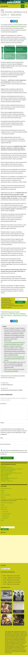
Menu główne (26, 6)
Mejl (1, 438)
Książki (2, 504)
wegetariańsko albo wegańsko (18, 26)
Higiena (2, 492)
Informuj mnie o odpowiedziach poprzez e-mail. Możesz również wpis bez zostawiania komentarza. (13, 452)
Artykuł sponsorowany (6, 488)
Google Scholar (8, 344)
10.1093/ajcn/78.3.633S (18, 369)
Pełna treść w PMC (18, 344)
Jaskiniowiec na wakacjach (7, 502)
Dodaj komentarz (16, 17)
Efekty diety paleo (14, 313)
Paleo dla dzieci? (17, 315)
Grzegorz (8, 17)
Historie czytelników (5, 494)
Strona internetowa (5, 444)
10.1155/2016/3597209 (18, 356)
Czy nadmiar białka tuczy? (7, 383)
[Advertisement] (14, 549)
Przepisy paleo (4, 509)
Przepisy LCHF (5, 516)
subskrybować (12, 452)
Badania (2, 490)
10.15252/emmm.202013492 (11, 342)
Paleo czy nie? (4, 507)
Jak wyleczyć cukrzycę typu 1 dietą (9, 499)
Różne (2, 10)
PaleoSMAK (4, 6)
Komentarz (3, 403)
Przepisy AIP (5, 511)
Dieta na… (9, 315)
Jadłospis (3, 497)
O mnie (25, 634)
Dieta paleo (11, 312)
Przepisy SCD (5, 518)
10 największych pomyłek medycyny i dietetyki (12, 389)
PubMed (22, 342)
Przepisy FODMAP (6, 513)
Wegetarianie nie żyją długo (13, 575)
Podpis (2, 422)
